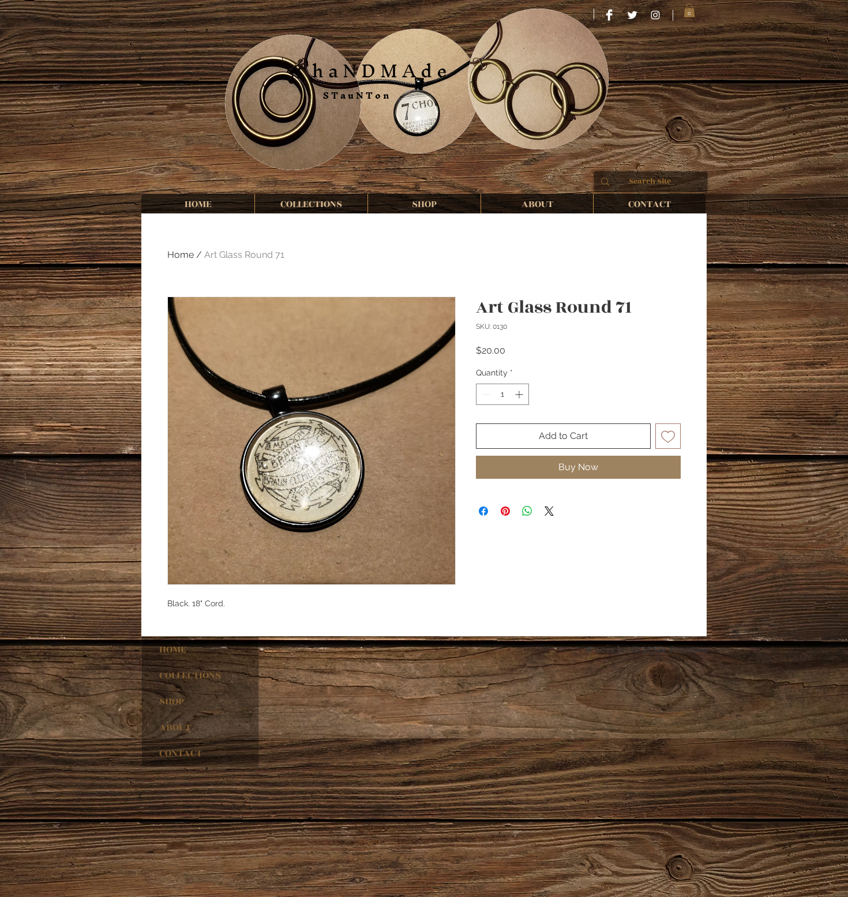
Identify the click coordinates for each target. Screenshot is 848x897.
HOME (172, 649)
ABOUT (175, 727)
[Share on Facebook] (483, 511)
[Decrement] (485, 394)
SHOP (171, 701)
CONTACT (180, 753)
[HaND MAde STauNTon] (609, 15)
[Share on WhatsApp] (527, 511)
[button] (689, 10)
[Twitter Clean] (632, 15)
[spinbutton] (502, 394)
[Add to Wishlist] (668, 436)
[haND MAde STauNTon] (655, 15)
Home (180, 254)
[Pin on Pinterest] (505, 511)
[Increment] (520, 394)
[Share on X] (549, 511)
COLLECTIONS (190, 675)
